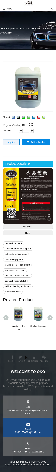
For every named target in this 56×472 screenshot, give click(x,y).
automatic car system (15, 270)
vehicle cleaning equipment (18, 286)
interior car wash (13, 291)
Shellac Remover (38, 326)
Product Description (18, 163)
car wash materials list (15, 281)
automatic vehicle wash (16, 254)
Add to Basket (38, 142)
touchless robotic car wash (17, 275)
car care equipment (14, 259)
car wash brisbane (13, 243)
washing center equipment (17, 265)
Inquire (11, 142)
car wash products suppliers (18, 248)
